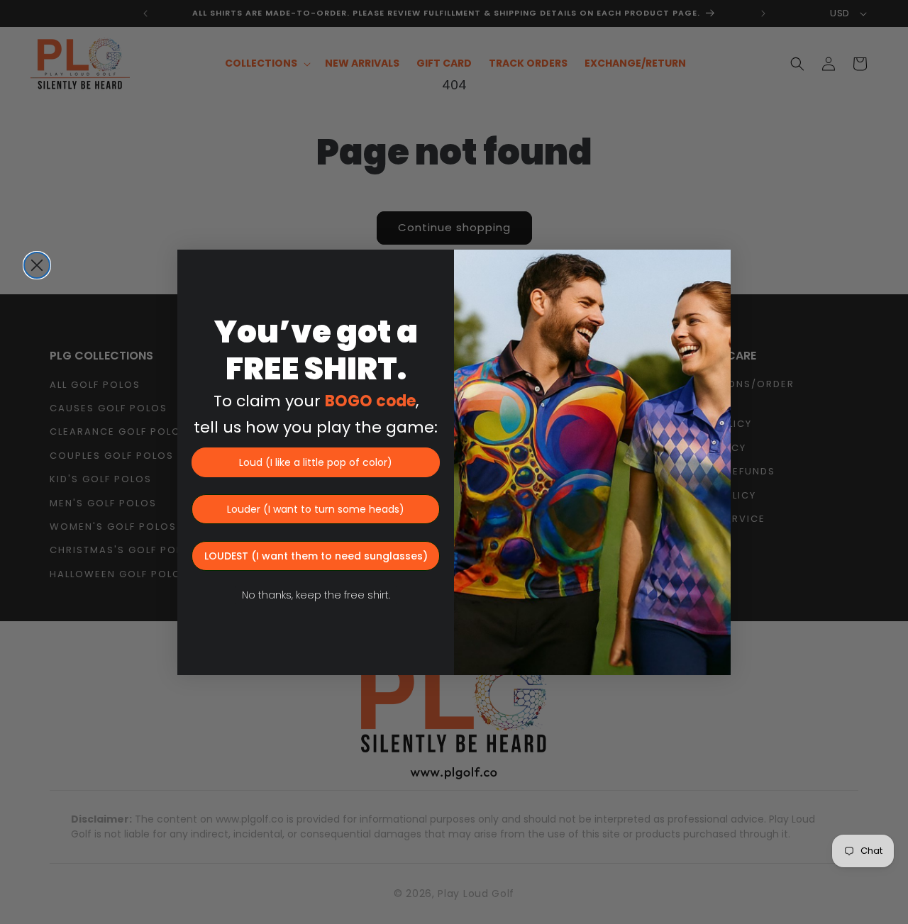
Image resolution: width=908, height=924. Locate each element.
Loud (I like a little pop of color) (315, 462)
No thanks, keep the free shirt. (316, 595)
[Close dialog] (37, 265)
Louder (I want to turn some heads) (315, 509)
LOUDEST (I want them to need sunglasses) (316, 556)
